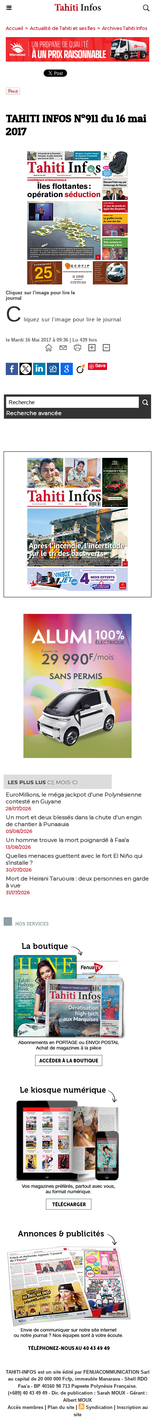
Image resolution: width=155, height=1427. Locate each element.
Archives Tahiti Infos (124, 28)
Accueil (14, 28)
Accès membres (25, 1407)
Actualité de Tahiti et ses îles (62, 28)
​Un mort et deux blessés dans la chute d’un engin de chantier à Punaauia (74, 821)
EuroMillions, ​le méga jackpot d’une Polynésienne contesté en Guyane (74, 798)
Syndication (99, 1407)
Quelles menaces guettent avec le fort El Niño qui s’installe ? (74, 859)
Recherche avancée (34, 413)
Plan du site (61, 1407)
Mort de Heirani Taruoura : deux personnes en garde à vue (77, 882)
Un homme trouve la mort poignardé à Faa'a (67, 840)
